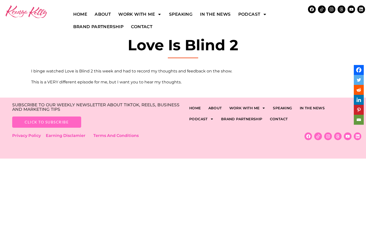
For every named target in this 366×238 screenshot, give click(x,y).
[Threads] (341, 9)
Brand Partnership (98, 26)
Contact (141, 26)
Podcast (249, 14)
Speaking (180, 14)
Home (80, 14)
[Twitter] (359, 80)
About (103, 14)
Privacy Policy (29, 135)
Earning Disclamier (69, 135)
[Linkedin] (361, 9)
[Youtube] (351, 9)
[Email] (359, 120)
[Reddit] (359, 90)
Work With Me (136, 14)
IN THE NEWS (215, 14)
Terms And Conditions (116, 135)
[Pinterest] (359, 110)
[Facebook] (359, 70)
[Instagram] (332, 9)
